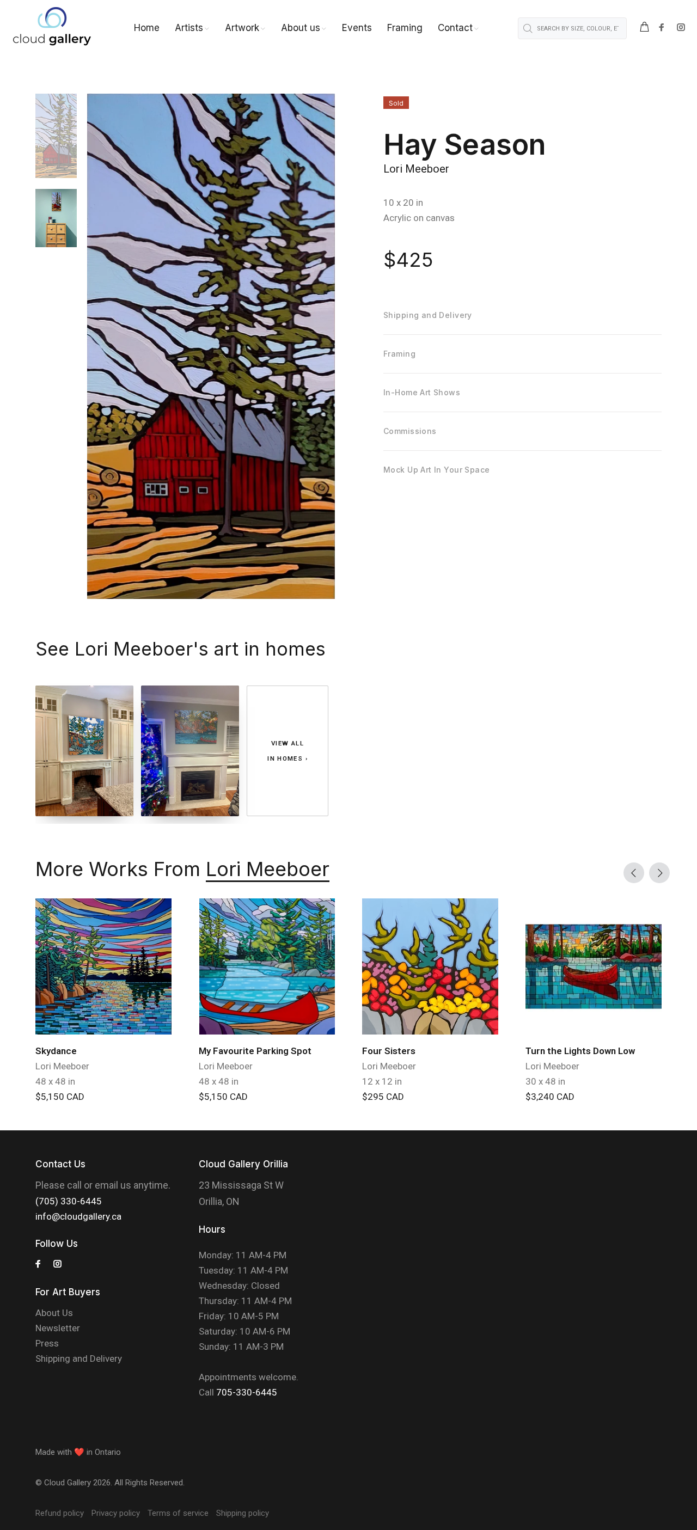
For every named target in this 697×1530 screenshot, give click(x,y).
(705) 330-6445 (68, 1201)
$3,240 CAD (549, 1096)
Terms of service (178, 1513)
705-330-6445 (246, 1392)
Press (47, 1343)
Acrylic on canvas (419, 217)
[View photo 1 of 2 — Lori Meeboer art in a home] (84, 751)
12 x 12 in (382, 1081)
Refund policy (59, 1513)
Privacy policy (115, 1513)
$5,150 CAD (59, 1096)
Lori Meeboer (416, 168)
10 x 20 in (403, 202)
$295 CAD (383, 1096)
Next (659, 872)
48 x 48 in (55, 1081)
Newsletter (57, 1328)
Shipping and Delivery (78, 1358)
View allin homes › (287, 750)
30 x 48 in (545, 1081)
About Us (54, 1312)
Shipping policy (242, 1513)
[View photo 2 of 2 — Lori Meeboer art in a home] (190, 751)
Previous (633, 872)
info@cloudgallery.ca (78, 1216)
